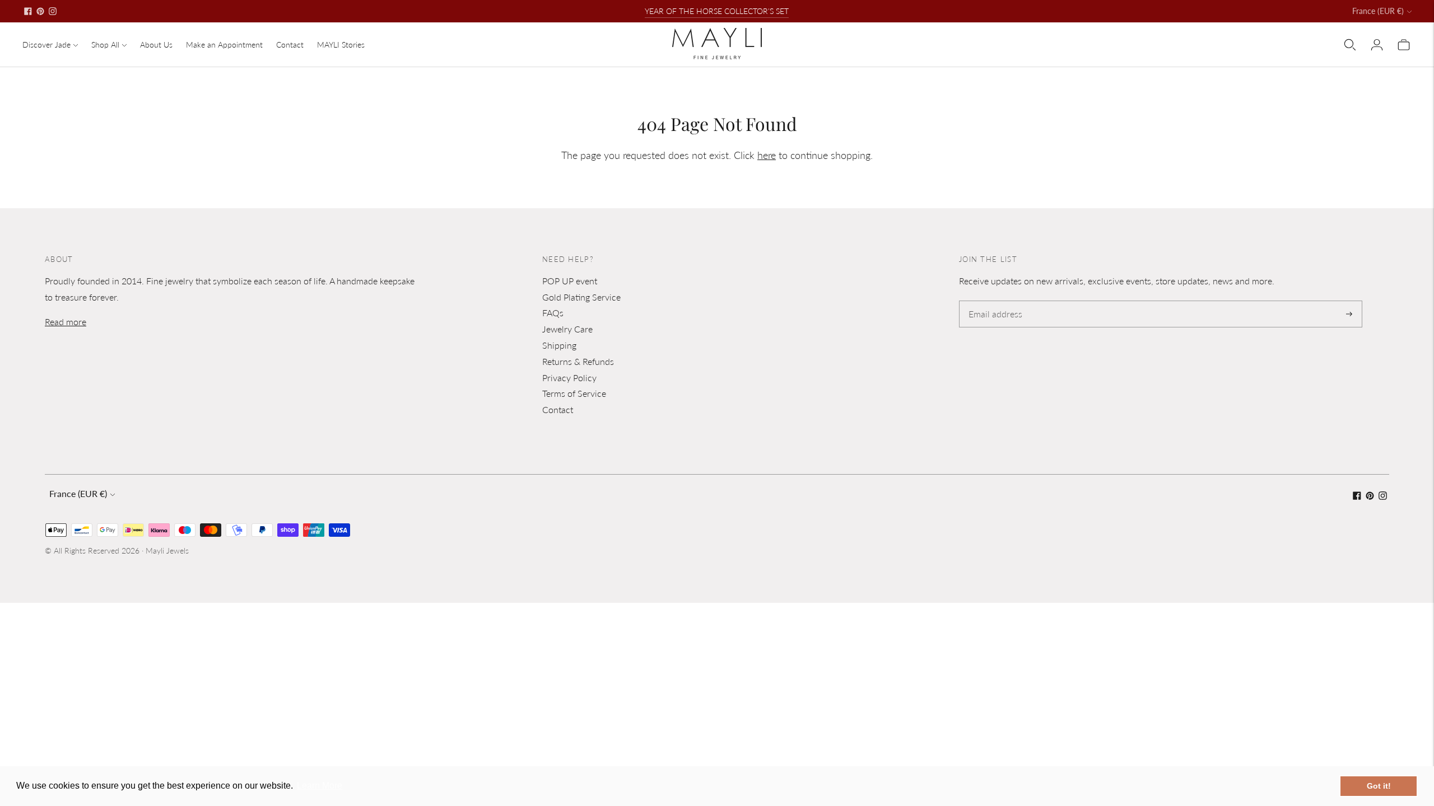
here (766, 155)
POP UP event (569, 280)
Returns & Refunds (578, 361)
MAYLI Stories (341, 44)
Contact (290, 44)
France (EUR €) (1378, 11)
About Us (156, 44)
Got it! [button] (1379, 785)
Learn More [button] (319, 785)
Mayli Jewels (167, 550)
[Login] (1377, 44)
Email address (993, 301)
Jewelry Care (567, 329)
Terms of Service (574, 393)
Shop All (105, 44)
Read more (65, 321)
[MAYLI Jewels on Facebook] (28, 11)
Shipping (559, 345)
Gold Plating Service (581, 297)
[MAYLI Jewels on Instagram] (53, 11)
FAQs (553, 312)
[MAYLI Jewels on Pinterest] (40, 11)
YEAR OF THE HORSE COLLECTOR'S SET (717, 11)
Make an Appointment (224, 44)
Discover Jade (46, 44)
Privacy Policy (569, 377)
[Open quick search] (1350, 44)
